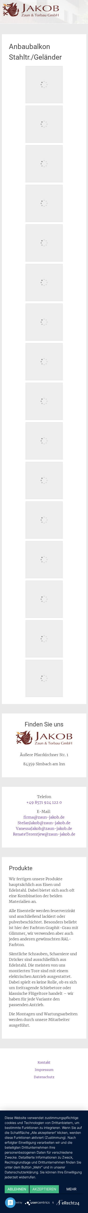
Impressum (44, 1070)
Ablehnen (17, 1189)
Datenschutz (44, 1077)
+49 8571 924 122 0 (44, 802)
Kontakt (44, 1062)
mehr (71, 1189)
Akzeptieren (44, 1189)
